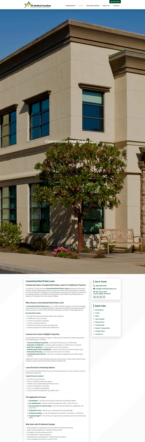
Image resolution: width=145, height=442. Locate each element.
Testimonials (99, 325)
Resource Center (93, 5)
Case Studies (99, 319)
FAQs (97, 316)
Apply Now (115, 1)
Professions (70, 5)
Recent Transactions (102, 328)
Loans (81, 5)
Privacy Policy (100, 331)
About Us (106, 5)
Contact (116, 5)
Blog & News (99, 322)
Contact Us (99, 334)
